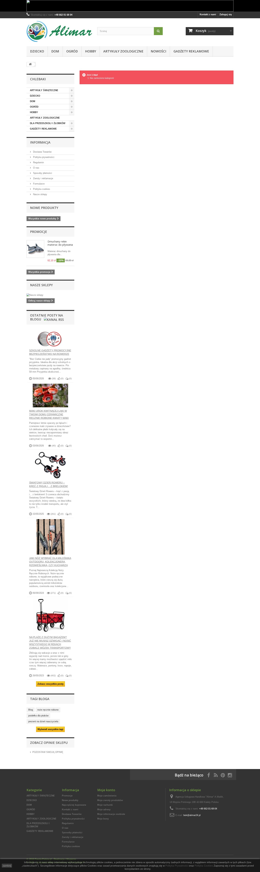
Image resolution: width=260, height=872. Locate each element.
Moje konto (106, 790)
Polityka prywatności (43, 157)
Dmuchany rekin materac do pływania (60, 243)
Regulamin (38, 162)
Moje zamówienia (106, 795)
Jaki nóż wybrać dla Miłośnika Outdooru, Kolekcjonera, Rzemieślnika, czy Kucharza (50, 562)
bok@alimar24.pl (192, 815)
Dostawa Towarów (41, 151)
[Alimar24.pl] (59, 31)
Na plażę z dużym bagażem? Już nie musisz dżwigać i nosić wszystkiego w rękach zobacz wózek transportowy (50, 642)
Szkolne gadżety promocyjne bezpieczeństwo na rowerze (50, 352)
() (61, 378)
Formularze (38, 183)
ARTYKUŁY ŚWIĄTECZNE (44, 90)
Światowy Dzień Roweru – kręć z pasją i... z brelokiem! (48, 484)
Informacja (40, 142)
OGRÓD (72, 51)
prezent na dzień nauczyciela (43, 721)
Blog (30, 709)
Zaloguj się (225, 14)
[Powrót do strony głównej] (30, 64)
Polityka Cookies (204, 865)
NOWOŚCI (158, 51)
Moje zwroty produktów (110, 800)
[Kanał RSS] (53, 319)
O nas (35, 167)
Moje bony (103, 818)
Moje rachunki (105, 805)
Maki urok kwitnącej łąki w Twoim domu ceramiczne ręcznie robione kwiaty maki (49, 414)
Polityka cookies (41, 189)
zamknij (7, 865)
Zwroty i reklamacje (42, 178)
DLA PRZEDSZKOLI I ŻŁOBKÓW (47, 123)
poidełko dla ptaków (38, 715)
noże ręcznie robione (48, 709)
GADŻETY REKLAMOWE (191, 51)
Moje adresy (104, 809)
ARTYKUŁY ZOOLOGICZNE (123, 51)
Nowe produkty (44, 208)
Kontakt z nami (208, 14)
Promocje (38, 232)
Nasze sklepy (39, 194)
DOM (55, 51)
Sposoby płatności (42, 173)
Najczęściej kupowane (74, 805)
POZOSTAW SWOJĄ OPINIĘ (47, 752)
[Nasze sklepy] (50, 295)
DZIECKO (37, 51)
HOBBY (90, 51)
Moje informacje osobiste (111, 814)
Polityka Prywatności (176, 865)
